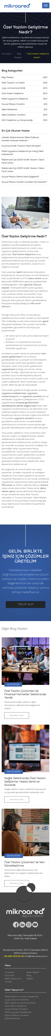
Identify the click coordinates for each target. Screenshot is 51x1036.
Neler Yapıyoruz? (13, 979)
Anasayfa (6, 54)
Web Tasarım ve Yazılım (13, 83)
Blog (29, 976)
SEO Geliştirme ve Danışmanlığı (17, 120)
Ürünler (8, 982)
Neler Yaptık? (33, 973)
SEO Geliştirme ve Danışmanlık (20, 1003)
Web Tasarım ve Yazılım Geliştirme (21, 997)
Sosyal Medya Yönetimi (13, 104)
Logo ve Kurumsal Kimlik (13, 88)
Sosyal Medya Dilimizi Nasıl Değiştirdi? (20, 177)
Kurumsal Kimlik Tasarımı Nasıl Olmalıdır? (21, 146)
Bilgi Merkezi (8, 78)
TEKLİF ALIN (25, 604)
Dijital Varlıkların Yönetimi (13, 115)
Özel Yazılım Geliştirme (13, 94)
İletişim (30, 979)
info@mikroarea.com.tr (36, 956)
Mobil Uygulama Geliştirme (15, 99)
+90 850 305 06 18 (14, 956)
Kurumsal (9, 976)
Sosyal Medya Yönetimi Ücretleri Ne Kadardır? (24, 182)
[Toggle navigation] (45, 5)
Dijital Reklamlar (9, 110)
